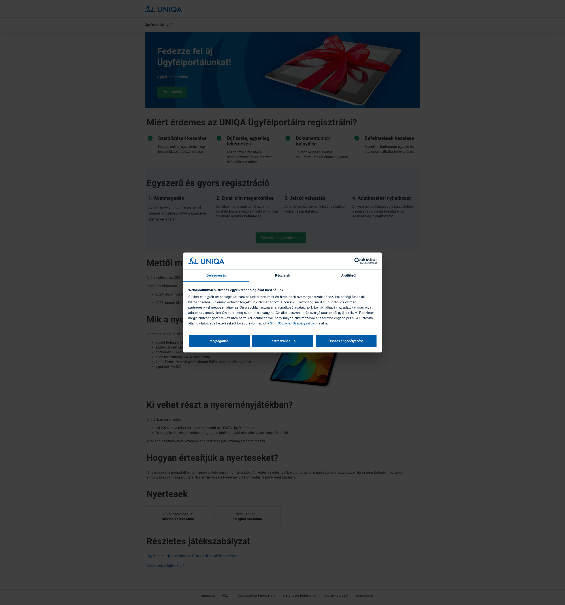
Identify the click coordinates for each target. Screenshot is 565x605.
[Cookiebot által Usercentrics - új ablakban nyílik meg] (357, 261)
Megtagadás (219, 341)
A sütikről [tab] (348, 275)
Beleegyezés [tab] (216, 275)
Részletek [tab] (282, 275)
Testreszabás (280, 341)
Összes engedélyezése (345, 341)
